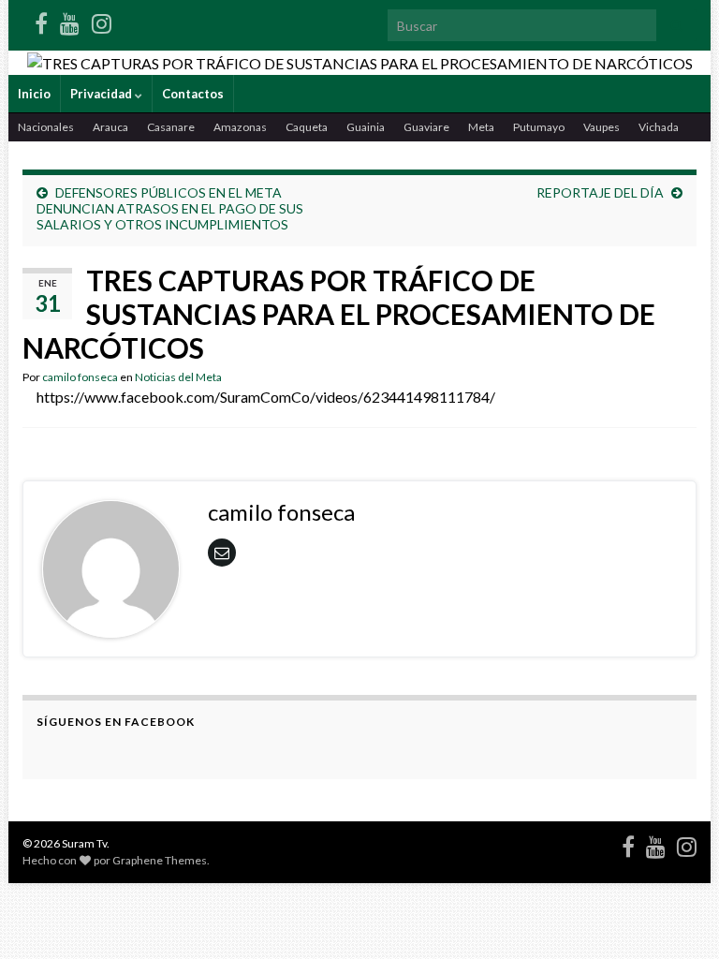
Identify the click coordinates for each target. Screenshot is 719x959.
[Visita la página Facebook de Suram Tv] (41, 20)
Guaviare (426, 127)
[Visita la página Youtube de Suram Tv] (70, 20)
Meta (481, 127)
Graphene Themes (159, 860)
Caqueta (307, 127)
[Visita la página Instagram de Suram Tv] (101, 20)
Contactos (193, 93)
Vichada (658, 127)
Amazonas (240, 127)
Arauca (110, 127)
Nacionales (46, 127)
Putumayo (539, 127)
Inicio (34, 93)
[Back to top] (676, 916)
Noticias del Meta (178, 377)
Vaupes (601, 127)
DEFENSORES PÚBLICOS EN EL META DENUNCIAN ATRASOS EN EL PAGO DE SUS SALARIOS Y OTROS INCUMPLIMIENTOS (170, 208)
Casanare (171, 127)
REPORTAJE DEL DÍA (600, 192)
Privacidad (102, 93)
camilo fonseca (80, 377)
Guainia (365, 127)
